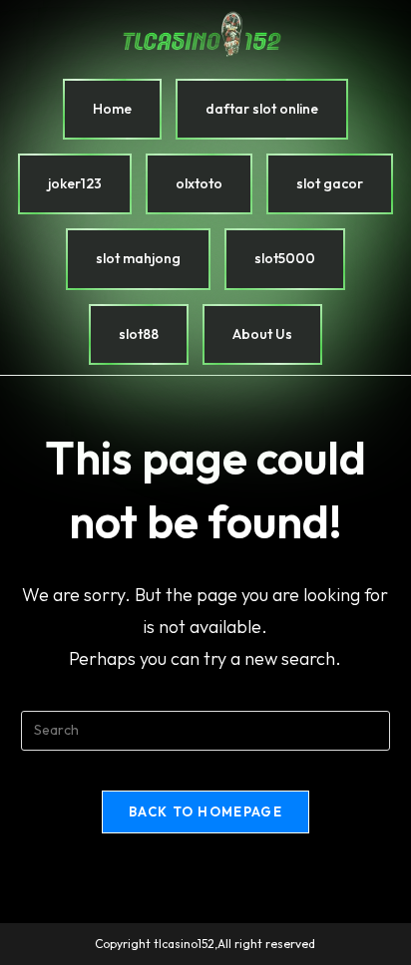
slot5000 (284, 258)
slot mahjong (138, 258)
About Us (262, 334)
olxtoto (199, 183)
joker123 (75, 183)
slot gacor (329, 183)
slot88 (139, 334)
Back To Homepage (205, 811)
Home (112, 109)
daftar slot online (262, 109)
